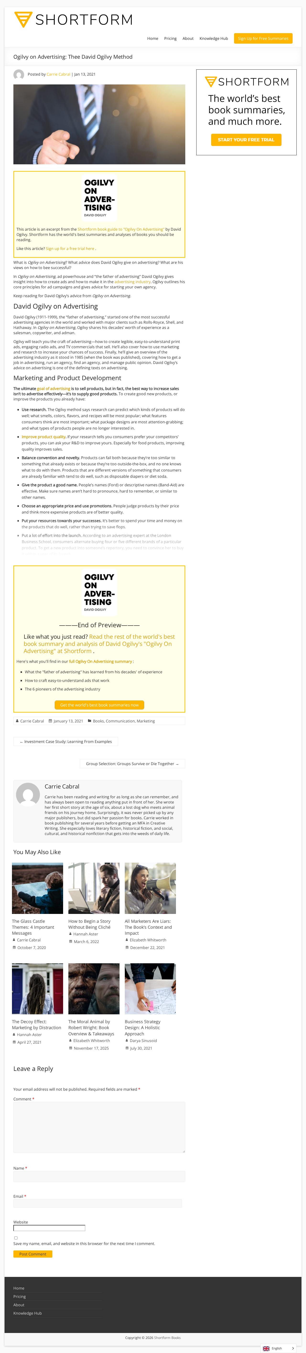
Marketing (146, 721)
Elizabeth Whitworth (148, 940)
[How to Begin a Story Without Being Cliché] (94, 865)
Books (98, 721)
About (188, 38)
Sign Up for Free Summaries (263, 38)
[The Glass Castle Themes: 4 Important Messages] (37, 865)
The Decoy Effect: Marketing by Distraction (36, 1024)
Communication (120, 721)
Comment (23, 1099)
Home (152, 38)
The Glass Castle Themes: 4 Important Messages (33, 927)
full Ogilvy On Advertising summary (101, 661)
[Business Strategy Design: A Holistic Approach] (150, 965)
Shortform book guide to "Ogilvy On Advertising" (121, 229)
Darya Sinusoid (143, 1040)
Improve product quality (44, 436)
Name (20, 1168)
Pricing (170, 38)
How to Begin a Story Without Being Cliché (89, 924)
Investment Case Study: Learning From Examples (66, 741)
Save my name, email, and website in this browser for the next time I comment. (84, 1243)
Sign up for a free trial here (70, 248)
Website (20, 1222)
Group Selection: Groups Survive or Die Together (132, 763)
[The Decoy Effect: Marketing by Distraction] (37, 965)
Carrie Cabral (58, 74)
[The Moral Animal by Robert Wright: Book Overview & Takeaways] (94, 965)
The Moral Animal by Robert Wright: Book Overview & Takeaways (91, 1027)
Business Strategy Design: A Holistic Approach (142, 1027)
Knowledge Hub (214, 38)
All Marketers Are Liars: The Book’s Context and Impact (148, 927)
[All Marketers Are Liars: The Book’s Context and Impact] (150, 865)
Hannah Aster (85, 934)
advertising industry (133, 281)
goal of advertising (53, 388)
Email (19, 1196)
